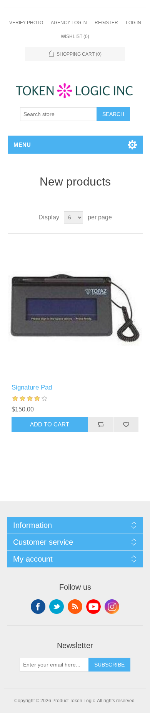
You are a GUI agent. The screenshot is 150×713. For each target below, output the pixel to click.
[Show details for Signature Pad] (75, 308)
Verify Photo (26, 22)
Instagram (112, 606)
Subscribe (109, 665)
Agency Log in (69, 22)
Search (113, 114)
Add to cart (49, 424)
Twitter (56, 606)
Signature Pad (32, 387)
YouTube (93, 606)
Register (106, 22)
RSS (75, 606)
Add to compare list (100, 424)
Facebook (38, 606)
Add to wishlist (125, 424)
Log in (133, 22)
